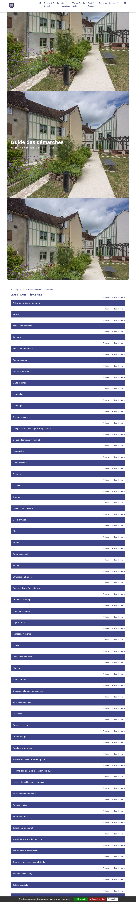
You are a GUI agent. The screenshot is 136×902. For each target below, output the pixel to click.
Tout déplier (119, 297)
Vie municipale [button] (65, 4)
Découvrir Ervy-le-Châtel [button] (51, 4)
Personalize (112, 899)
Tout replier (108, 297)
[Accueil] (22, 6)
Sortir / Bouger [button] (91, 4)
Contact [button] (111, 3)
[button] (40, 3)
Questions (48, 290)
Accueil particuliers (19, 290)
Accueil (14, 148)
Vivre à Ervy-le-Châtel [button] (78, 4)
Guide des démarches (46, 148)
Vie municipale (27, 148)
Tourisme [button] (103, 3)
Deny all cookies (98, 899)
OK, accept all (81, 899)
